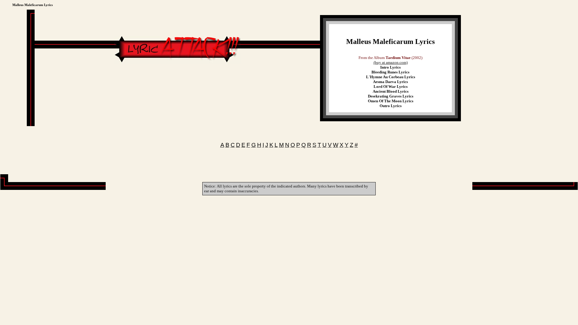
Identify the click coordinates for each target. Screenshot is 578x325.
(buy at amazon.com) (391, 62)
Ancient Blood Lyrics (391, 91)
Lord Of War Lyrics (391, 86)
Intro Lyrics (390, 67)
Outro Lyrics (391, 106)
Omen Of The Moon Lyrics (390, 101)
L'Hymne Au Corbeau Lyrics (390, 77)
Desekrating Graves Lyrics (390, 96)
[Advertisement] (177, 81)
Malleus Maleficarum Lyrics (390, 41)
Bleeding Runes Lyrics (390, 72)
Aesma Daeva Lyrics (390, 81)
